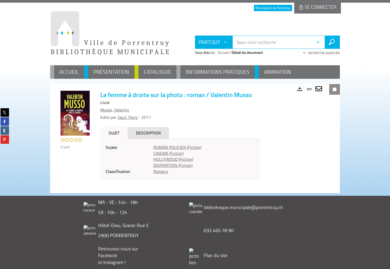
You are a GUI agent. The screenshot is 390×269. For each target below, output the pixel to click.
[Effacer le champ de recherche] (319, 42)
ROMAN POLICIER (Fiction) (177, 147)
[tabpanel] (180, 159)
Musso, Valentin (114, 110)
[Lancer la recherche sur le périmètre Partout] (332, 42)
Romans (160, 171)
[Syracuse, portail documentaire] (110, 33)
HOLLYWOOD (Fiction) (173, 159)
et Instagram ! (111, 262)
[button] (75, 112)
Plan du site (215, 255)
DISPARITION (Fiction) (173, 165)
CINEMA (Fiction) (168, 153)
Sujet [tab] (114, 133)
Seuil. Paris (127, 117)
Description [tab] (148, 133)
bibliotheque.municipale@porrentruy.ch (243, 207)
